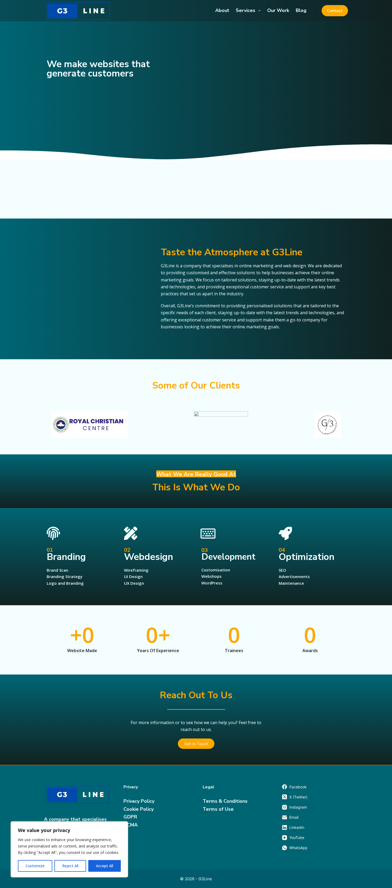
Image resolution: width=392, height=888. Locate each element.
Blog (301, 10)
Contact (335, 10)
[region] (69, 849)
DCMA (130, 825)
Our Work (278, 10)
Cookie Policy (138, 809)
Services (245, 10)
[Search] (317, 11)
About (222, 10)
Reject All (70, 865)
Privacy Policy (138, 801)
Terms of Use (218, 809)
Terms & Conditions (225, 801)
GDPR (130, 817)
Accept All (104, 865)
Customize (35, 865)
